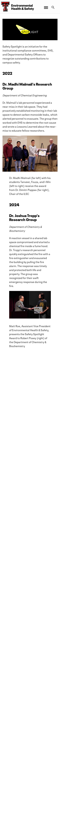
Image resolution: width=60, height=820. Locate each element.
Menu (45, 5)
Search (53, 5)
